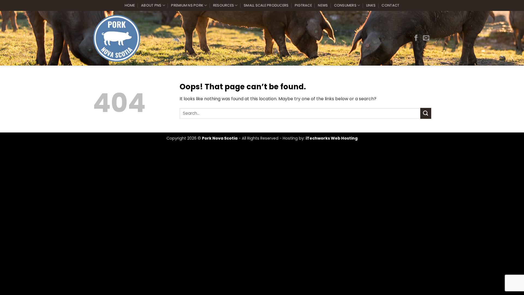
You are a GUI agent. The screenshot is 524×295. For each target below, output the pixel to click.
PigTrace (303, 5)
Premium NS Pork (187, 5)
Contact (390, 5)
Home (130, 5)
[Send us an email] (426, 38)
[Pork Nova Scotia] (117, 38)
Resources (223, 5)
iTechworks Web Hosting (332, 138)
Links (371, 5)
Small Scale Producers (266, 5)
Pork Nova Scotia (219, 138)
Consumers (345, 5)
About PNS (151, 5)
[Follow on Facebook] (416, 38)
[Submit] (425, 113)
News (323, 5)
